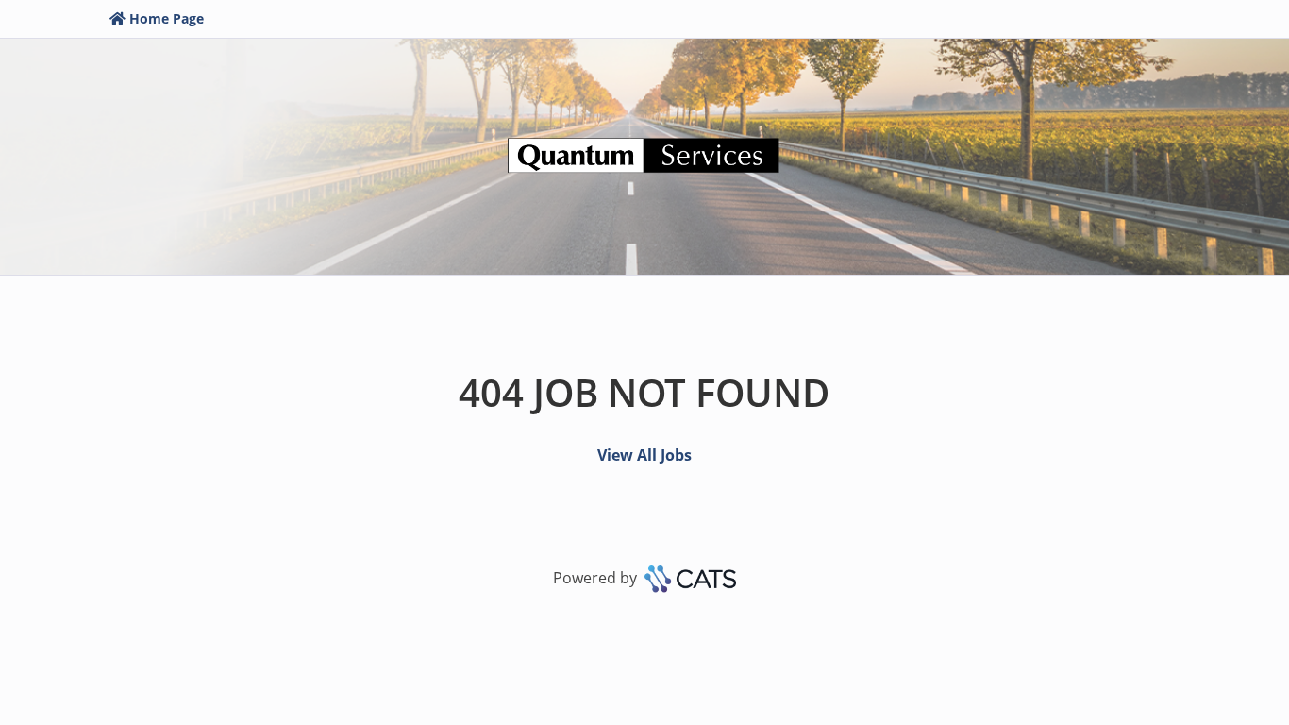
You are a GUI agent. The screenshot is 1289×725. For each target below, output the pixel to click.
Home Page (166, 18)
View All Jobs (644, 455)
